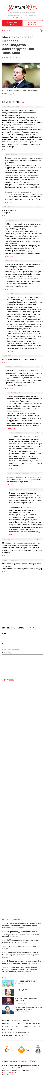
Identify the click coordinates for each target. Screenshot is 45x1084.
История (36, 1023)
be (14, 17)
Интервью (15, 1026)
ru (17, 17)
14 (21, 53)
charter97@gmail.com (10, 1072)
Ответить (6, 150)
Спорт (19, 1023)
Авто (4, 1029)
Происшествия (8, 1023)
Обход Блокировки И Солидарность (16, 1032)
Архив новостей (29, 15)
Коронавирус (7, 1035)
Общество (16, 1020)
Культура (27, 1023)
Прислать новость (12, 15)
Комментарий (7, 653)
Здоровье (37, 1026)
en (21, 17)
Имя (4, 634)
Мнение (5, 977)
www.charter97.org (28, 1061)
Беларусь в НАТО (21, 1035)
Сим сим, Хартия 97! (32, 23)
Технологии (26, 1026)
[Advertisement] (22, 600)
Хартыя (23, 8)
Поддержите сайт (12, 23)
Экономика (27, 1020)
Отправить (8, 680)
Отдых (11, 1029)
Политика (6, 1020)
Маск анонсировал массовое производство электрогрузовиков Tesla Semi (18, 44)
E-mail (4, 643)
